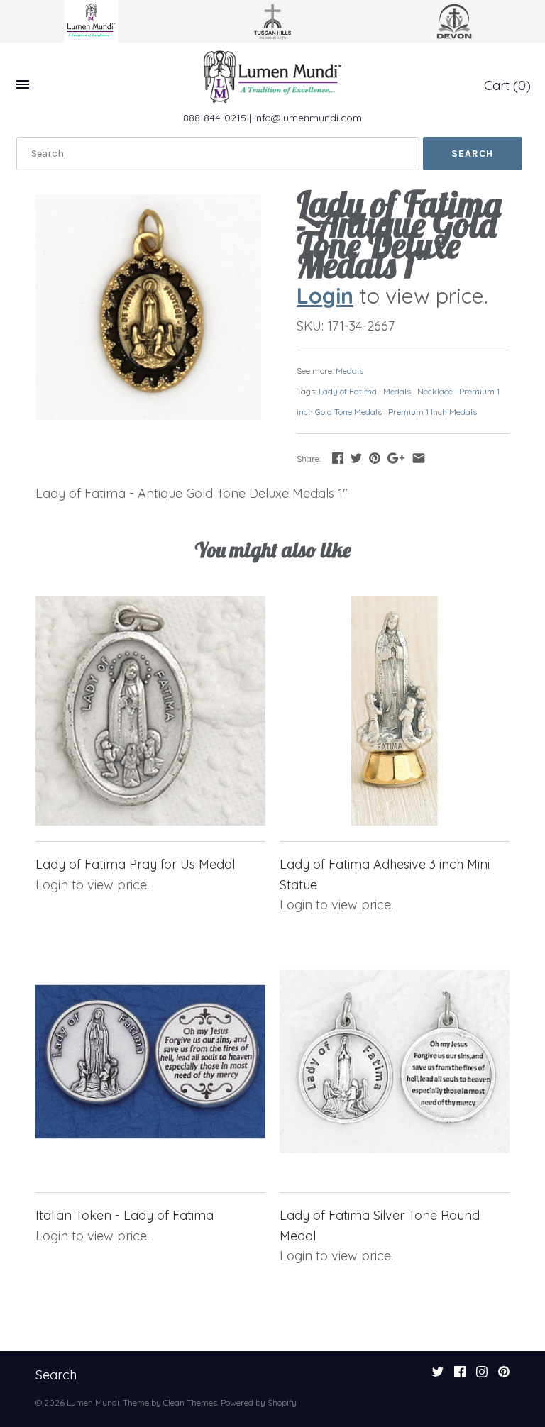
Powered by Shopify (259, 1402)
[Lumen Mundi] (272, 77)
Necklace (435, 391)
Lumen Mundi (93, 1402)
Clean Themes (190, 1402)
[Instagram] (482, 1376)
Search (56, 1375)
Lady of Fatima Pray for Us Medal (135, 864)
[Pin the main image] (374, 458)
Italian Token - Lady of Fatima (124, 1215)
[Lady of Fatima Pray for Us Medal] (150, 711)
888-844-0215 (214, 117)
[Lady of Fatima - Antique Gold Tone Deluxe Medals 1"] (148, 307)
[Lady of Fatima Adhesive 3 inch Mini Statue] (395, 711)
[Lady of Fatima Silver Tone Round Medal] (395, 1062)
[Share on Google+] (395, 458)
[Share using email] (419, 458)
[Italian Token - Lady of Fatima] (150, 1062)
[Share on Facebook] (337, 458)
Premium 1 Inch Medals (432, 411)
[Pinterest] (504, 1376)
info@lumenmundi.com (308, 117)
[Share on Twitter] (356, 458)
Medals (349, 370)
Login (325, 295)
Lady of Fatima (348, 391)
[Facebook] (460, 1376)
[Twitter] (438, 1376)
